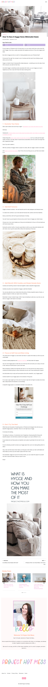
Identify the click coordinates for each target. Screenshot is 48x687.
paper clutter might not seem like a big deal (20, 137)
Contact (8, 673)
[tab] (23, 592)
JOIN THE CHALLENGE (24, 417)
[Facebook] (23, 678)
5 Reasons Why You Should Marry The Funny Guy (35, 562)
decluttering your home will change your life (33, 126)
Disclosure (21, 673)
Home (26, 673)
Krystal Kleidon (6, 39)
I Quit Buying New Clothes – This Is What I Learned (24, 586)
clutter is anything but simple (11, 150)
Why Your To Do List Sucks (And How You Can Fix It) (8, 586)
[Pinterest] (25, 678)
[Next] (44, 582)
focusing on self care (22, 360)
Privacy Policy (15, 673)
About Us (4, 673)
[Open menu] (46, 2)
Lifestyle (4, 34)
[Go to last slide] (4, 582)
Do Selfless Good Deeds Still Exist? (10, 561)
